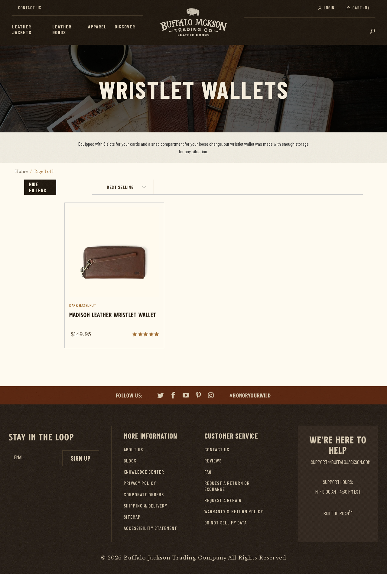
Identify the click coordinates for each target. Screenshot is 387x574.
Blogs (130, 460)
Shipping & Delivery (145, 505)
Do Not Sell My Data (225, 522)
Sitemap (132, 517)
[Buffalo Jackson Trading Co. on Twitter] (160, 396)
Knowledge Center (144, 472)
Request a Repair (223, 500)
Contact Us (29, 7)
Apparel (97, 26)
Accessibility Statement (150, 528)
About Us (133, 449)
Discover (125, 26)
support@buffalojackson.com (340, 462)
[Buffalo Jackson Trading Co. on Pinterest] (198, 396)
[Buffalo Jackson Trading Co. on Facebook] (173, 396)
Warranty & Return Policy (233, 511)
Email (19, 457)
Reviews (213, 460)
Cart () (360, 7)
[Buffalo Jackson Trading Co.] (193, 22)
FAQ (207, 472)
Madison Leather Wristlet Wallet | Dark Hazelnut (114, 275)
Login (328, 7)
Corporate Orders (144, 494)
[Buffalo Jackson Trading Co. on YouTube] (185, 396)
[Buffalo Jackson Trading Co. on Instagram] (211, 396)
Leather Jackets (21, 29)
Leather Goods (61, 29)
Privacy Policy (140, 483)
